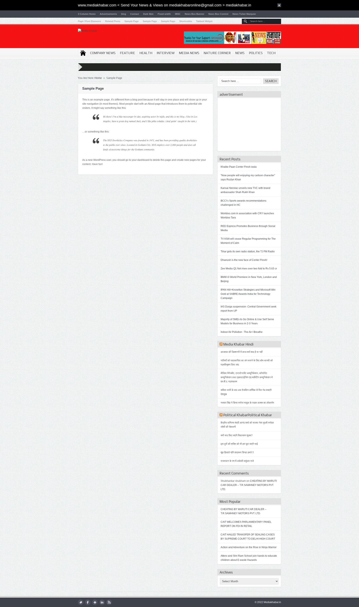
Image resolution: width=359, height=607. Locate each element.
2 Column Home (87, 14)
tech (271, 53)
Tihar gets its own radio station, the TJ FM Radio (248, 251)
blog (123, 14)
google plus (95, 602)
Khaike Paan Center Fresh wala (239, 166)
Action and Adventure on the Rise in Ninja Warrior (249, 547)
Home (83, 53)
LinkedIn (102, 602)
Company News (103, 53)
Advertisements (108, 14)
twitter (81, 602)
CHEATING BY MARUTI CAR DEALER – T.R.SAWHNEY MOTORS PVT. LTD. (249, 485)
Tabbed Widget (204, 21)
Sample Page (131, 21)
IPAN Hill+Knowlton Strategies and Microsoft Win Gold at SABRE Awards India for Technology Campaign (248, 294)
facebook (88, 602)
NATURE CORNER (217, 53)
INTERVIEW (166, 53)
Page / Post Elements (89, 21)
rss (109, 602)
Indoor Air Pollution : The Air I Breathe (242, 332)
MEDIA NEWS (189, 53)
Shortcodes (185, 21)
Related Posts (112, 21)
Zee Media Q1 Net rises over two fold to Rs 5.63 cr (249, 268)
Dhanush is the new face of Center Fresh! (244, 260)
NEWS (240, 53)
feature (127, 53)
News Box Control (218, 14)
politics (256, 53)
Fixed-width (164, 14)
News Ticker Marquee (244, 14)
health (145, 53)
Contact (134, 14)
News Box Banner (194, 14)
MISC (178, 14)
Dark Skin (148, 14)
